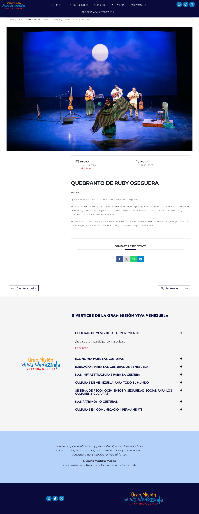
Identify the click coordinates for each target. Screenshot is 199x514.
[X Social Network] (126, 259)
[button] (129, 333)
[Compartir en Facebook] (119, 259)
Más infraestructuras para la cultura (107, 374)
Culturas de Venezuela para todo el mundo (112, 382)
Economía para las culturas (99, 359)
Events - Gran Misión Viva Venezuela (33, 20)
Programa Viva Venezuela (98, 12)
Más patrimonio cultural (96, 401)
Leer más (81, 348)
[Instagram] (179, 4)
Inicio (12, 20)
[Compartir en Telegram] (140, 259)
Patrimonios (138, 5)
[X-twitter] (192, 4)
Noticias (56, 5)
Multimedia (117, 5)
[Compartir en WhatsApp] (133, 259)
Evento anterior (26, 288)
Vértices (99, 5)
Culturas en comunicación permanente (108, 409)
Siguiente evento (171, 288)
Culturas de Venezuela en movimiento (107, 333)
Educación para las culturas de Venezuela (111, 366)
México (55, 20)
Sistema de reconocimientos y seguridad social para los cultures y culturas (123, 392)
